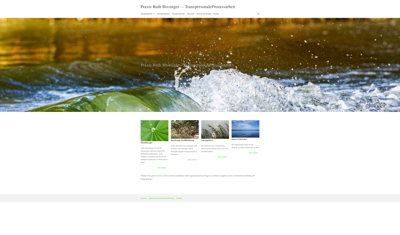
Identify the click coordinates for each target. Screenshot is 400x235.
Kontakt (159, 175)
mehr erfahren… (254, 153)
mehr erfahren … (162, 167)
